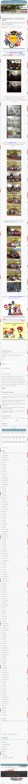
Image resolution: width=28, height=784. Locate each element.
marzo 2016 (4, 641)
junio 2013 (4, 708)
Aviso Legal (3, 772)
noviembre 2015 (5, 650)
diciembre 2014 (5, 672)
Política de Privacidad (11, 772)
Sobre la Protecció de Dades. (13, 774)
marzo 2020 (4, 549)
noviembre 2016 (5, 625)
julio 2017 (4, 607)
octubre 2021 (4, 507)
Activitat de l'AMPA (6, 744)
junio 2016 (4, 634)
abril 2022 (4, 493)
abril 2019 (4, 569)
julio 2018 (4, 583)
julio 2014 (4, 683)
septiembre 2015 (5, 654)
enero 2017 (4, 621)
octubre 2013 (4, 701)
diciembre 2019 (5, 554)
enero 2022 (4, 500)
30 (2, 444)
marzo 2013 (4, 715)
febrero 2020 (4, 551)
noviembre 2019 (5, 556)
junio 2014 (4, 685)
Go (16, 420)
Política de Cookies (22, 772)
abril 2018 (4, 589)
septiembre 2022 (5, 484)
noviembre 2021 (5, 504)
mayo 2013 (4, 710)
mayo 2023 (4, 466)
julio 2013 (4, 706)
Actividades (4, 27)
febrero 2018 (4, 594)
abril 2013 (4, 712)
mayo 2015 (4, 661)
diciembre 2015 (5, 647)
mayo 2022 (4, 491)
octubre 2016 (4, 627)
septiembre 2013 (5, 703)
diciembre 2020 (5, 529)
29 (23, 441)
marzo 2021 (4, 522)
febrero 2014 (4, 694)
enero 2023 (4, 475)
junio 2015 (4, 659)
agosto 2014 (4, 681)
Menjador (4, 751)
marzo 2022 (4, 495)
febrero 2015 (4, 668)
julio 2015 (4, 656)
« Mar (3, 447)
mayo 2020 (4, 545)
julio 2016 (4, 632)
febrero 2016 (4, 643)
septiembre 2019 (5, 560)
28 (20, 441)
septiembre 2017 (5, 605)
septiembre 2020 (5, 536)
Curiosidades (4, 746)
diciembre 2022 (5, 477)
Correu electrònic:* (6, 368)
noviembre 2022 (5, 480)
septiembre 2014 (5, 679)
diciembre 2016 (5, 623)
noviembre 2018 (5, 576)
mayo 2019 (4, 567)
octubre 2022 (4, 482)
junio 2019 (4, 565)
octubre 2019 (4, 558)
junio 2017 (4, 609)
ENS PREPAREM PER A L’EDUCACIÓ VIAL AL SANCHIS (13, 23)
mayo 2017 (4, 612)
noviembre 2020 (5, 531)
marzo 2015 (4, 665)
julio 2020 (4, 540)
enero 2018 (4, 596)
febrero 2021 (4, 524)
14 (20, 437)
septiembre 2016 (5, 630)
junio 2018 (4, 585)
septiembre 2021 (5, 509)
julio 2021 (4, 513)
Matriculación (4, 748)
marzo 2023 (4, 471)
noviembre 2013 (5, 699)
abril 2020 (4, 547)
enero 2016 (4, 645)
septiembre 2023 (5, 460)
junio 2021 (4, 516)
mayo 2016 (4, 636)
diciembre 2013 (5, 697)
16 (2, 439)
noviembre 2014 (5, 674)
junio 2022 (4, 489)
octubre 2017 (4, 603)
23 (2, 441)
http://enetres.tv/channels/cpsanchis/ (9, 734)
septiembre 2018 (5, 580)
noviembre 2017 (5, 600)
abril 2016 (4, 639)
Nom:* (3, 359)
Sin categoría (4, 755)
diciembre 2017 (5, 598)
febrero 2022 (4, 498)
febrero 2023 (4, 473)
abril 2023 (4, 469)
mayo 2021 (4, 518)
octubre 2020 (4, 533)
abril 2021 (4, 520)
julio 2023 (4, 462)
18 (9, 439)
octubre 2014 (4, 677)
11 (9, 437)
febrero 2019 (4, 574)
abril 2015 (4, 663)
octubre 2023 (4, 457)
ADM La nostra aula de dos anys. (13, 775)
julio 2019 (4, 562)
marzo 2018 (4, 592)
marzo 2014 (4, 692)
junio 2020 (4, 542)
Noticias (3, 753)
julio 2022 (4, 486)
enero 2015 (4, 670)
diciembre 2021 (5, 502)
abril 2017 (4, 614)
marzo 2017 (4, 616)
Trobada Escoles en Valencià (8, 757)
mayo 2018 (4, 587)
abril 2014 (4, 690)
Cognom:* (4, 364)
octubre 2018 (4, 578)
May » (6, 447)
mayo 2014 (4, 688)
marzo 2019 (4, 571)
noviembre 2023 (5, 455)
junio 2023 (4, 464)
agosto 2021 (4, 511)
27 (16, 441)
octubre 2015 (4, 652)
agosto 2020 (4, 538)
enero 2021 (4, 527)
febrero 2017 (4, 618)
